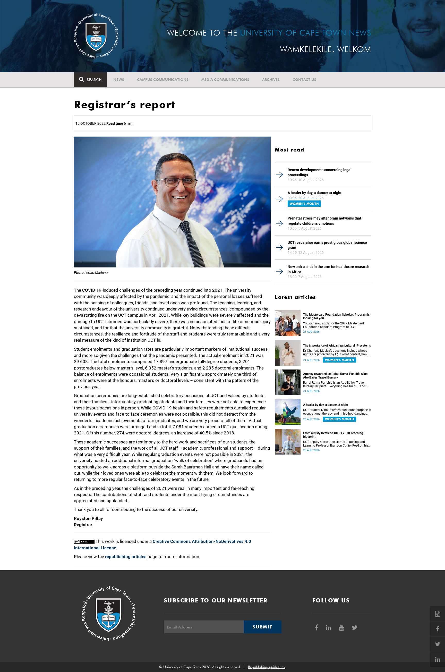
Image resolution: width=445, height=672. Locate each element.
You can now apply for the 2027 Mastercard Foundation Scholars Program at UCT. (333, 325)
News (118, 80)
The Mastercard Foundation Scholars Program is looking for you (336, 316)
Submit (262, 626)
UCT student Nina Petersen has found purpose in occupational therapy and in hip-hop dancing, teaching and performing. (337, 411)
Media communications (225, 80)
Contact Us (304, 80)
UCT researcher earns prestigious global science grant (327, 245)
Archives (271, 80)
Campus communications (163, 80)
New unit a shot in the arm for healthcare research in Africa (328, 269)
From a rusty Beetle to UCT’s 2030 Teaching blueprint (333, 435)
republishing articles (126, 556)
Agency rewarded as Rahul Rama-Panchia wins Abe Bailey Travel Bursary (335, 375)
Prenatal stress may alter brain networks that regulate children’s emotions (324, 220)
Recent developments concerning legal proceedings (320, 172)
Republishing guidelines (266, 667)
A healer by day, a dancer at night (314, 193)
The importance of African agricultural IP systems (337, 345)
